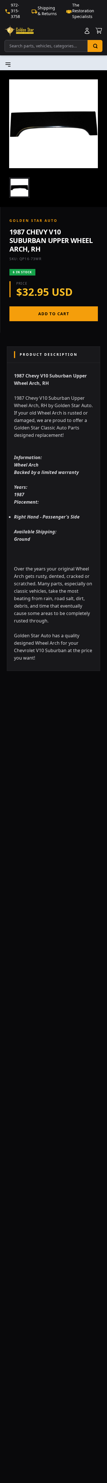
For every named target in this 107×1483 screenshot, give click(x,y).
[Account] (87, 30)
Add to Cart (53, 313)
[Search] (95, 46)
